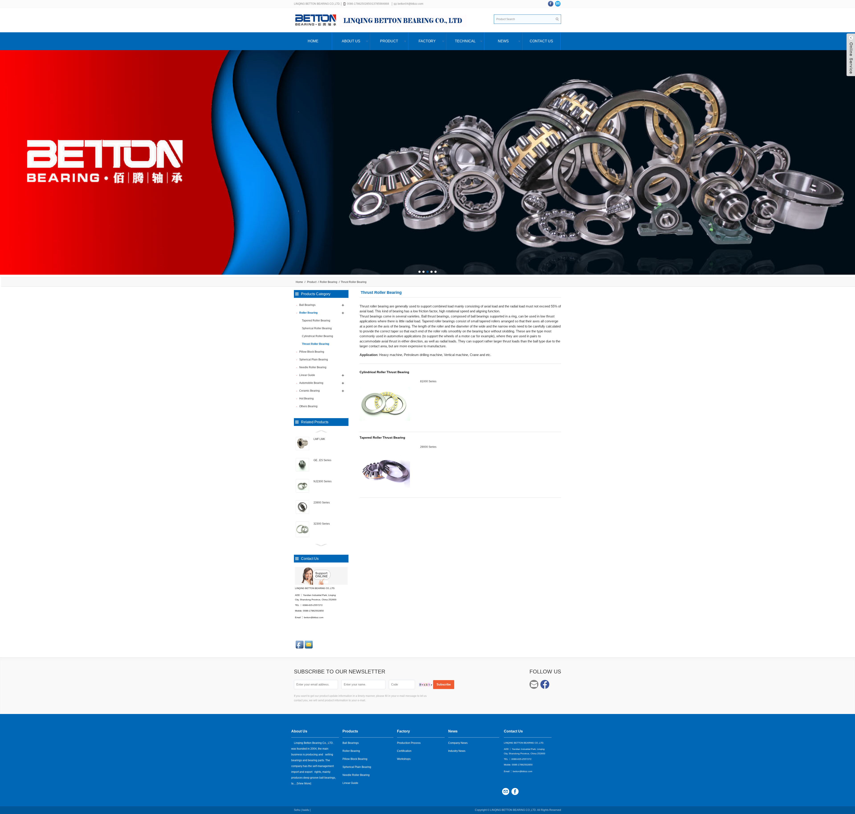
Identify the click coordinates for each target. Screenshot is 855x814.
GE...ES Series (322, 460)
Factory (427, 41)
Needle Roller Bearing (356, 775)
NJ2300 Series (323, 481)
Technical (465, 41)
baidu (305, 810)
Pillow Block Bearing (354, 759)
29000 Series (428, 446)
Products (350, 731)
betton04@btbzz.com (410, 3)
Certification (404, 751)
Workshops (404, 759)
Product (389, 41)
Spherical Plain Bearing (356, 767)
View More (303, 783)
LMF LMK (319, 439)
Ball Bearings (350, 742)
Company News (458, 742)
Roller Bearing (328, 282)
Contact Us (541, 41)
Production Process (409, 742)
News (503, 41)
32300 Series (322, 523)
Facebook (544, 684)
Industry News (456, 751)
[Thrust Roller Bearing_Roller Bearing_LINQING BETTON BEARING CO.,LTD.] (383, 20)
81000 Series (428, 381)
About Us (351, 41)
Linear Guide (350, 783)
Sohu (297, 810)
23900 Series (322, 502)
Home (313, 41)
